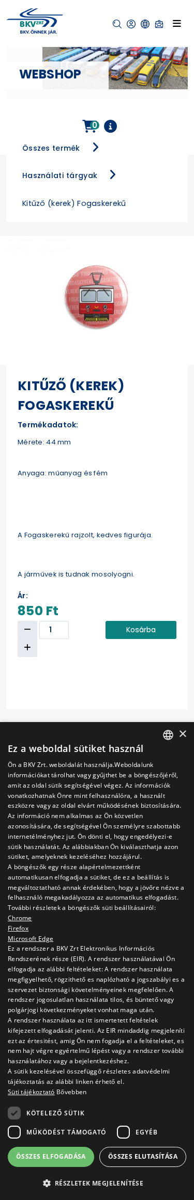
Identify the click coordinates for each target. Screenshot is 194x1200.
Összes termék (51, 148)
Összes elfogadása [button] (51, 1156)
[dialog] (97, 961)
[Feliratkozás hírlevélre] (159, 24)
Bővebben (71, 1091)
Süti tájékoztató (31, 1091)
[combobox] (168, 735)
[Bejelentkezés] (131, 24)
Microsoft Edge (30, 938)
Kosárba (141, 630)
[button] (117, 24)
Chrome (20, 918)
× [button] (182, 734)
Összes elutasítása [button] (142, 1156)
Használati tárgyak (59, 175)
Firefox (18, 928)
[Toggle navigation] (177, 23)
